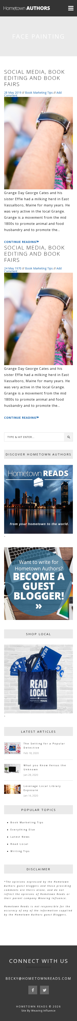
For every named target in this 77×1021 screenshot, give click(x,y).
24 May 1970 (12, 268)
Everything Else (22, 829)
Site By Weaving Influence (38, 1010)
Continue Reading (20, 242)
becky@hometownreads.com (38, 978)
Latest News (20, 836)
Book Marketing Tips (39, 92)
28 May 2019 (12, 92)
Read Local (19, 844)
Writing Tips (20, 851)
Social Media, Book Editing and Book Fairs (34, 78)
